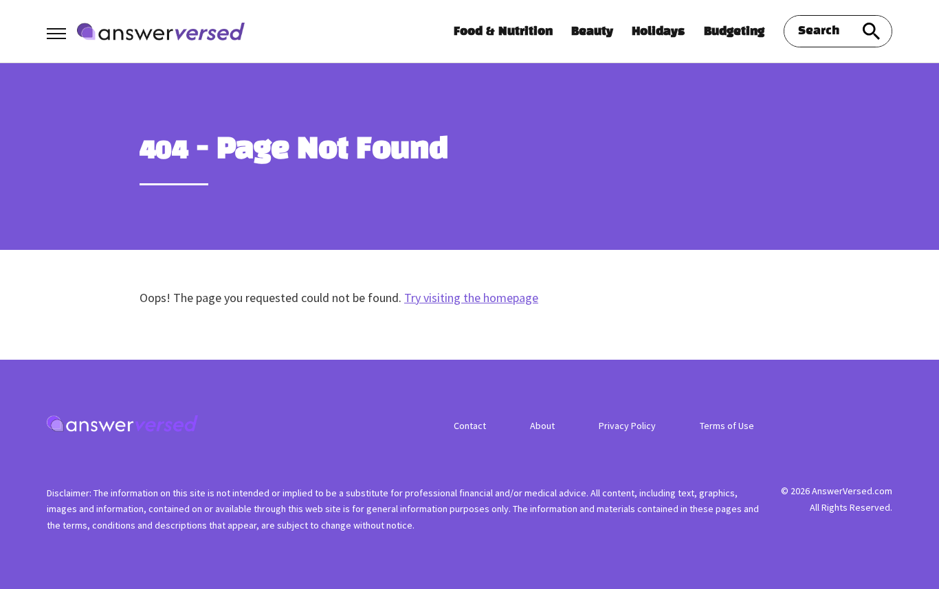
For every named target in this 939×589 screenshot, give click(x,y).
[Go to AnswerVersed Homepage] (161, 32)
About (542, 425)
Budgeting (734, 31)
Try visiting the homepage (471, 297)
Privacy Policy (627, 425)
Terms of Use (727, 425)
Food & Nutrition (503, 31)
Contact (470, 425)
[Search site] (872, 31)
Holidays (658, 31)
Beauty (592, 31)
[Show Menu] (56, 30)
